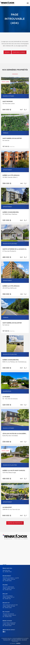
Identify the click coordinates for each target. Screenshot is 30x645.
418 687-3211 (8, 598)
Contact (5, 583)
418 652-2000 (8, 607)
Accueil (7, 52)
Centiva (18, 643)
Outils (4, 574)
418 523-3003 (8, 625)
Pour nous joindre (19, 52)
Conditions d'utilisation (16, 640)
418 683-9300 (8, 580)
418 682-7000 (8, 571)
